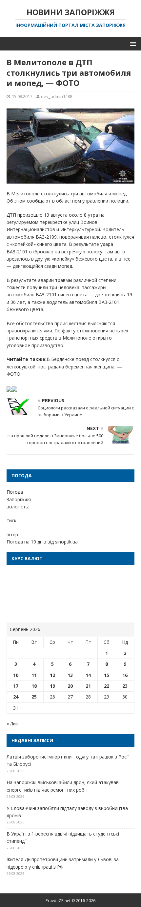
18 (34, 686)
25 (34, 697)
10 (15, 675)
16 (125, 675)
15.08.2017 (22, 96)
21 (88, 686)
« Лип (12, 723)
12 (52, 675)
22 (106, 686)
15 (106, 675)
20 (70, 686)
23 (125, 686)
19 (52, 686)
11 (34, 675)
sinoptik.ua (66, 542)
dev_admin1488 (56, 96)
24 (15, 697)
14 (88, 675)
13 (70, 675)
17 (15, 686)
